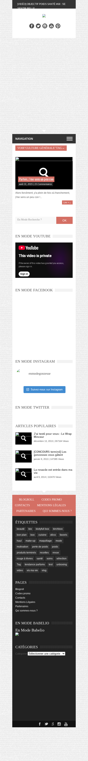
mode (59, 540)
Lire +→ (67, 202)
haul (19, 540)
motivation (22, 546)
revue (56, 552)
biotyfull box (42, 528)
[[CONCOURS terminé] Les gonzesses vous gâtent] (23, 456)
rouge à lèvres (25, 558)
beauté (21, 528)
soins (50, 558)
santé (40, 558)
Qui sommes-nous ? (57, 511)
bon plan (22, 534)
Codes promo (52, 499)
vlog (44, 570)
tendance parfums (35, 564)
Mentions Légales (51, 505)
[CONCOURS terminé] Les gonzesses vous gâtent (50, 453)
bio (30, 528)
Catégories (21, 653)
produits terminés (26, 552)
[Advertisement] (44, 84)
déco (53, 534)
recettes (44, 552)
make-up (30, 540)
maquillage (45, 540)
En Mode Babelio (29, 630)
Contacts (22, 505)
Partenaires (26, 511)
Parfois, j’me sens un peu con (36, 179)
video (20, 570)
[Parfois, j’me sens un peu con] (44, 173)
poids (55, 546)
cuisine (42, 534)
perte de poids (40, 546)
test (51, 564)
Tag (19, 564)
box (32, 534)
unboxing (61, 564)
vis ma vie (32, 570)
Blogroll (26, 499)
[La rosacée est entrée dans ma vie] (23, 474)
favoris (63, 534)
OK (64, 220)
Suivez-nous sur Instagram (47, 389)
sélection (61, 558)
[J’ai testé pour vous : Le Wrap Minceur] (23, 438)
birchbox (58, 528)
